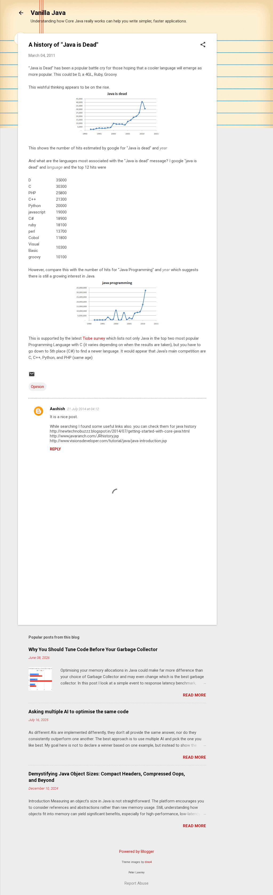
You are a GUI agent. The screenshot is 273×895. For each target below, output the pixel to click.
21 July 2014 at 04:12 (83, 409)
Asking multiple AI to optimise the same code (79, 711)
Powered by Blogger (136, 851)
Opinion (37, 386)
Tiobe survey (94, 338)
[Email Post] (32, 376)
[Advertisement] (238, 113)
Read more (194, 695)
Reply (55, 449)
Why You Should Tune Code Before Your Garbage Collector (93, 649)
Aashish (57, 408)
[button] (203, 45)
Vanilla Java (48, 13)
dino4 (148, 862)
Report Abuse (136, 883)
